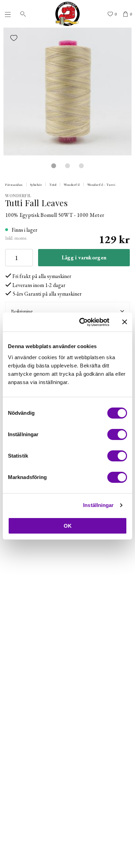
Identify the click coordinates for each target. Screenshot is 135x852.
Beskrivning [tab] (22, 311)
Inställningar (98, 505)
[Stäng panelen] (124, 321)
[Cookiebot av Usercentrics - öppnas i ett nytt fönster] (81, 322)
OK (68, 526)
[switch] (117, 434)
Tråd (52, 184)
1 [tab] (54, 166)
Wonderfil (72, 184)
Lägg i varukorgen (84, 257)
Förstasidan (14, 184)
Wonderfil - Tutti (101, 184)
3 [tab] (81, 166)
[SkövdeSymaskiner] (67, 14)
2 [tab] (67, 166)
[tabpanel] (67, 91)
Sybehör (36, 184)
